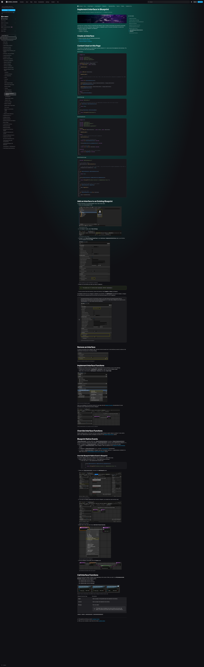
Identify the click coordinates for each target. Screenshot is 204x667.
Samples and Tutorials (7, 136)
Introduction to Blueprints (8, 60)
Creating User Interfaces (7, 124)
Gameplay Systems (6, 117)
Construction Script (8, 101)
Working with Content (7, 47)
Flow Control (7, 107)
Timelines (6, 88)
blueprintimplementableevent (98, 614)
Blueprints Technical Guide (8, 67)
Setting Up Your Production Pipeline (8, 130)
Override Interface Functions (134, 26)
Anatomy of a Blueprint (8, 65)
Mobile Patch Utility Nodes (9, 84)
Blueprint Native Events (109, 434)
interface (79, 614)
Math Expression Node (9, 82)
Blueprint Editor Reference (8, 113)
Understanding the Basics (7, 45)
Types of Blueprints (8, 89)
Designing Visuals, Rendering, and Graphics (9, 51)
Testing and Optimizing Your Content (8, 133)
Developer (81, 6)
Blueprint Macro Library (9, 98)
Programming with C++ (7, 115)
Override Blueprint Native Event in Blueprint (96, 451)
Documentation (85, 6)
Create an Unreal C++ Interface (85, 41)
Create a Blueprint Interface (84, 39)
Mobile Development (7, 118)
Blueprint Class (7, 100)
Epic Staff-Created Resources (8, 138)
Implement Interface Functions (119, 445)
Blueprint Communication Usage (9, 110)
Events (6, 77)
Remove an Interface (133, 23)
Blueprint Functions (109, 405)
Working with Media (6, 127)
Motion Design (5, 122)
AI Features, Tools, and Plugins (8, 53)
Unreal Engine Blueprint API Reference (8, 144)
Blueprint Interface (8, 91)
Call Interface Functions (133, 32)
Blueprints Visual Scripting (7, 58)
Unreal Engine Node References (9, 148)
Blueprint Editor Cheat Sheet (10, 105)
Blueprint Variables (8, 103)
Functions (6, 79)
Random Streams (8, 86)
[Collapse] (2, 58)
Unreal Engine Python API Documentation (7, 141)
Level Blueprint (7, 96)
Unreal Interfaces (104, 448)
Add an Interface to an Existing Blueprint (136, 21)
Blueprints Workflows (7, 62)
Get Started (5, 43)
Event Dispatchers (8, 75)
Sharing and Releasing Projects (8, 135)
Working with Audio (6, 125)
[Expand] (2, 43)
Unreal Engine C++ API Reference (9, 146)
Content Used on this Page (134, 20)
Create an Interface (132, 18)
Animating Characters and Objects (9, 120)
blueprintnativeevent (89, 614)
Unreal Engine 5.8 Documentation (7, 40)
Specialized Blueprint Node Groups (9, 70)
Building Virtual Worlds (7, 48)
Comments (6, 72)
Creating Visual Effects (7, 55)
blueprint (83, 614)
